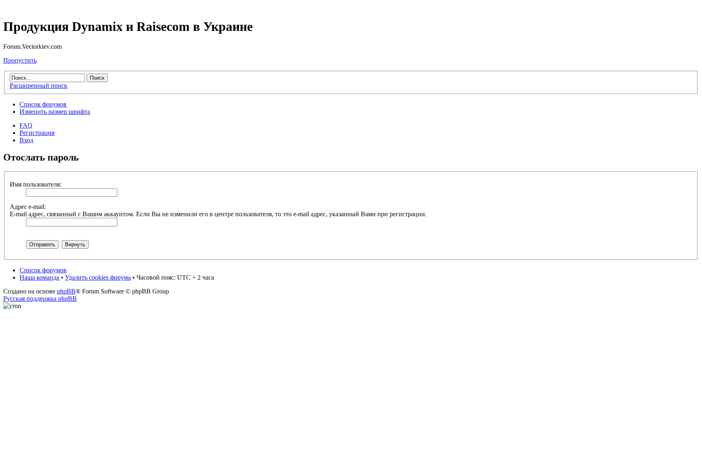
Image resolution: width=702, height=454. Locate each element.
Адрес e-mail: (28, 206)
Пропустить (20, 60)
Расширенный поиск (38, 85)
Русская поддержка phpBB (40, 298)
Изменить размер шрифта (55, 111)
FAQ (26, 125)
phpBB (66, 291)
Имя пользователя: (35, 184)
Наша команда (39, 277)
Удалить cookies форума (98, 277)
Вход (26, 140)
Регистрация (37, 132)
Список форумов (43, 104)
